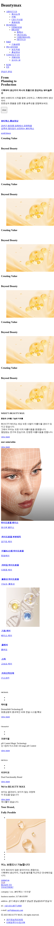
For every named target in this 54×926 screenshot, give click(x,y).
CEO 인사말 (17, 19)
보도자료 (16, 49)
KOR (8, 65)
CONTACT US (13, 55)
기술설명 (16, 44)
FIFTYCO (21, 39)
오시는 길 (16, 60)
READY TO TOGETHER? (7, 886)
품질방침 (16, 22)
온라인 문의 (6, 72)
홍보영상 (16, 52)
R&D (8, 42)
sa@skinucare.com (15, 910)
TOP (3, 882)
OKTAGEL (22, 35)
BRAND (15, 30)
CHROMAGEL (23, 37)
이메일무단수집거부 (15, 922)
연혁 (14, 17)
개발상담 (16, 57)
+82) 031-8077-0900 (13, 906)
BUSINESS (11, 25)
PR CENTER (12, 47)
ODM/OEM (17, 27)
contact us (5, 880)
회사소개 (16, 14)
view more (5, 437)
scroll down (6, 133)
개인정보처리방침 (14, 920)
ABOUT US (11, 11)
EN (7, 67)
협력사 (20, 32)
